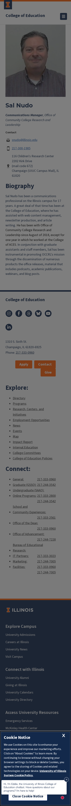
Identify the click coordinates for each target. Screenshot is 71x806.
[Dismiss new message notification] (66, 779)
